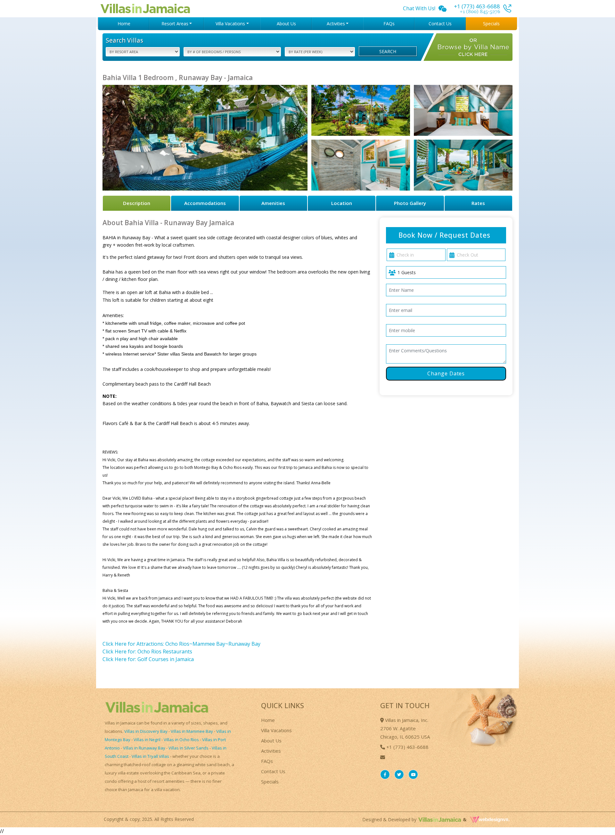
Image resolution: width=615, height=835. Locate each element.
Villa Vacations (276, 730)
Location (341, 203)
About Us (286, 23)
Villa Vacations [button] (230, 23)
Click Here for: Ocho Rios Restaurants (147, 651)
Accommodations (205, 203)
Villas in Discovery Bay (146, 731)
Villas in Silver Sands (188, 748)
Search (387, 51)
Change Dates (446, 373)
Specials (491, 23)
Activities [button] (336, 23)
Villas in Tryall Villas (150, 756)
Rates (478, 203)
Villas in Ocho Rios (181, 739)
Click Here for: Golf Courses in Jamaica (148, 659)
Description (136, 203)
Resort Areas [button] (174, 23)
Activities (271, 751)
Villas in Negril (147, 739)
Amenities (273, 203)
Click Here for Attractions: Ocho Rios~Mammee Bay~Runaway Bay (181, 643)
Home (124, 23)
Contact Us (440, 23)
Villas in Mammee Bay (192, 731)
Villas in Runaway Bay (144, 748)
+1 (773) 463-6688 (407, 747)
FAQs (389, 23)
